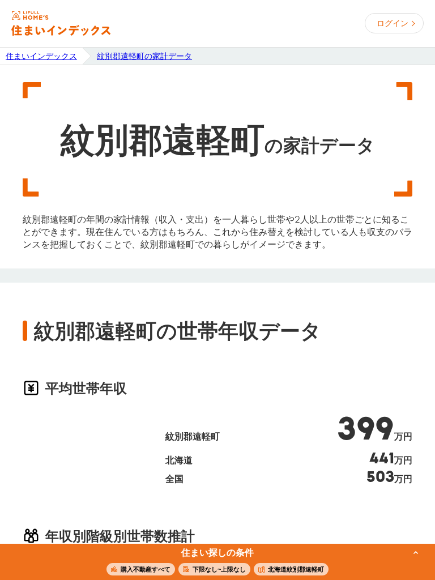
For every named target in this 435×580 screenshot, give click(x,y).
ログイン (392, 23)
